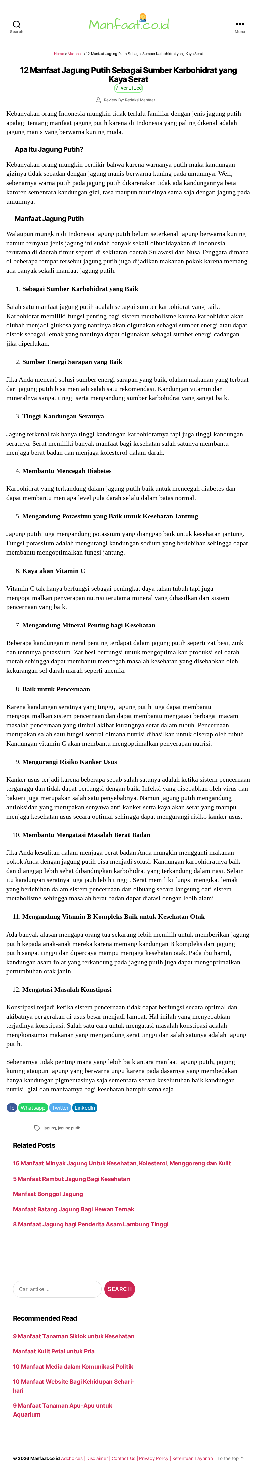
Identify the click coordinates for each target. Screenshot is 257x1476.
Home (59, 53)
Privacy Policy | (155, 1458)
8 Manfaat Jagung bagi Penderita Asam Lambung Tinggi (91, 1224)
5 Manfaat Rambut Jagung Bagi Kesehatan (71, 1178)
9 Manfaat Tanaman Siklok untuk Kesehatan (74, 1336)
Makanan (75, 53)
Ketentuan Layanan (192, 1458)
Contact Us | (125, 1458)
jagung (50, 1128)
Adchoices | (73, 1458)
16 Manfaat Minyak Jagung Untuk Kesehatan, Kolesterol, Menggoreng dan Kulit (122, 1163)
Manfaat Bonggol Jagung (48, 1193)
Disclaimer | (99, 1458)
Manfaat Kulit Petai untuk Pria (54, 1351)
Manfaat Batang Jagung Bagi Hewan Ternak (73, 1209)
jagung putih (69, 1128)
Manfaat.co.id (45, 1458)
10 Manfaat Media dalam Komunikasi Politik (73, 1366)
